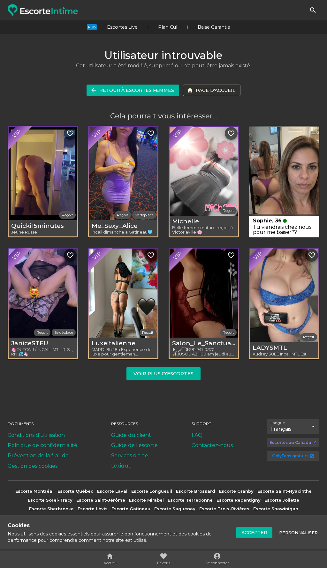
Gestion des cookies (32, 466)
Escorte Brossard (195, 491)
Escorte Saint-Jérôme (100, 500)
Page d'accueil (215, 90)
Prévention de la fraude (38, 455)
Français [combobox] (280, 429)
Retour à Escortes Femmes (136, 90)
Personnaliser (298, 532)
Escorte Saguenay (174, 508)
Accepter (254, 532)
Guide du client (131, 435)
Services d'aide (129, 455)
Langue (277, 423)
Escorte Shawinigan (275, 508)
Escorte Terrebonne (190, 500)
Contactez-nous (212, 445)
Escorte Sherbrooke (51, 508)
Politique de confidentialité (42, 445)
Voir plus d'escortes (163, 373)
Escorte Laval (112, 491)
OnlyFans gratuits (290, 455)
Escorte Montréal (34, 491)
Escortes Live (122, 27)
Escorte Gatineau (130, 508)
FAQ (197, 435)
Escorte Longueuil (151, 491)
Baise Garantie (214, 27)
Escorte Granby (236, 491)
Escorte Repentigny (239, 500)
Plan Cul (167, 27)
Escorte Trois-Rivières (224, 508)
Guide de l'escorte (134, 445)
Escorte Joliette (281, 500)
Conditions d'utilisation (36, 435)
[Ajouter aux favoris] (70, 133)
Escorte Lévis (93, 508)
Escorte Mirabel (146, 500)
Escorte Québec (75, 491)
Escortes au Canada (290, 442)
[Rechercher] (313, 10)
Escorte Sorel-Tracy (50, 500)
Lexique (121, 466)
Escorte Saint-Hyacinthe (284, 491)
